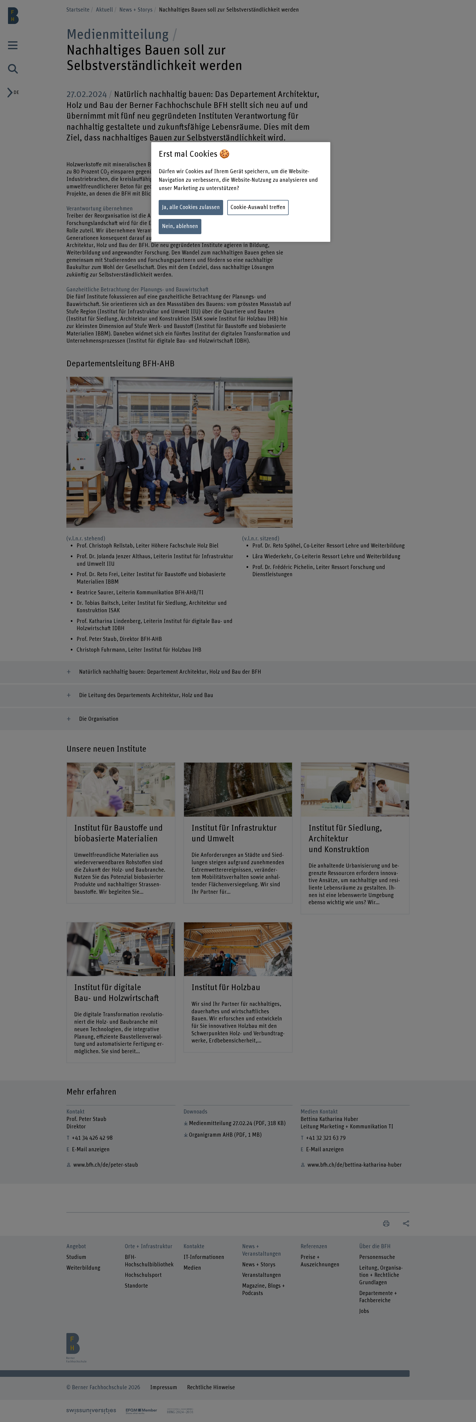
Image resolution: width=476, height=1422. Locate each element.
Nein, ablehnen (180, 226)
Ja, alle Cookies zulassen (191, 207)
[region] (240, 192)
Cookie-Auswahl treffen (258, 207)
